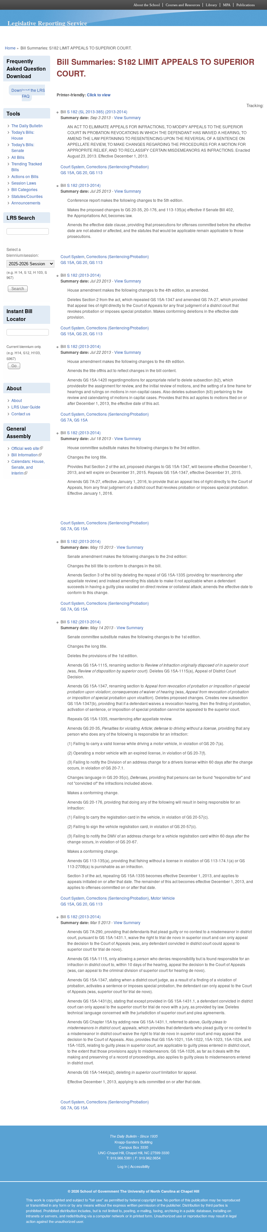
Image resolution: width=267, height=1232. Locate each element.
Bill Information (26, 454)
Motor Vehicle (163, 898)
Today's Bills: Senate (22, 147)
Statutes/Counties (27, 196)
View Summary (127, 117)
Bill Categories (24, 189)
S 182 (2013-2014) (84, 185)
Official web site (27, 448)
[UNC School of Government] (58, 5)
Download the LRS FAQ (28, 93)
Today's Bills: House (22, 135)
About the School (147, 5)
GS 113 (96, 172)
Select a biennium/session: (23, 252)
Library (211, 5)
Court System (72, 166)
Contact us (20, 413)
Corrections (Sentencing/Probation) (117, 166)
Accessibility (140, 1166)
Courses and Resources (183, 5)
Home (10, 47)
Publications (245, 5)
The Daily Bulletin (27, 125)
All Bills (17, 157)
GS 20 (81, 172)
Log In (122, 1166)
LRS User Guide (25, 406)
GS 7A (66, 419)
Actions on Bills (24, 176)
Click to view (98, 95)
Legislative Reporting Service (47, 23)
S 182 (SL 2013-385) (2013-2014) (97, 111)
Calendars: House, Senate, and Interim (28, 467)
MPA (227, 5)
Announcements (25, 202)
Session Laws (23, 183)
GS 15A (67, 172)
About (16, 400)
